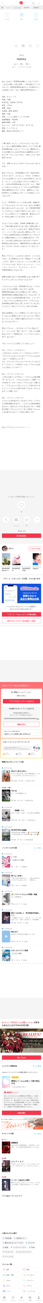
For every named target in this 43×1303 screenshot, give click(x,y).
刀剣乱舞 (7, 1238)
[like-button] (37, 45)
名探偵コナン (20, 1238)
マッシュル (8, 1256)
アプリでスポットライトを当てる (21, 701)
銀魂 (5, 1247)
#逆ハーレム (27, 1022)
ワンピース (8, 1252)
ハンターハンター (18, 1247)
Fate (32, 1247)
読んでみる (21, 1057)
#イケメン (6, 1022)
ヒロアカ (30, 1242)
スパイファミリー (23, 1252)
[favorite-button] (30, 45)
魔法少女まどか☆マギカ (13, 1242)
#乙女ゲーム (16, 1022)
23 (16, 64)
